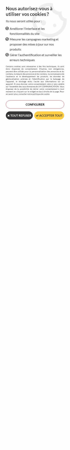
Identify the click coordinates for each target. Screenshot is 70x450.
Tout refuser (20, 115)
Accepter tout (51, 115)
